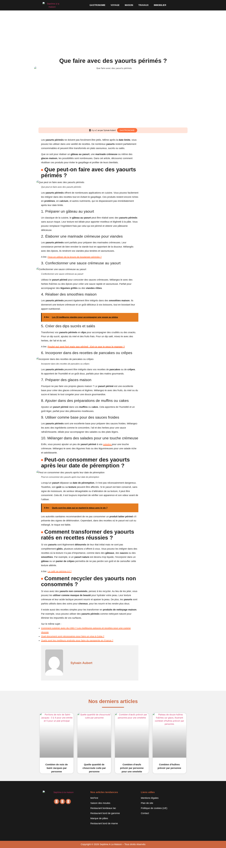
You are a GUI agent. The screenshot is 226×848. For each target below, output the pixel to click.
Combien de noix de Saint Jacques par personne (56, 768)
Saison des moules (100, 803)
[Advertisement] (113, 30)
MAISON (129, 5)
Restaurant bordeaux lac (103, 808)
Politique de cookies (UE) (154, 808)
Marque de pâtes (99, 818)
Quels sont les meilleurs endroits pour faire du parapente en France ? (77, 640)
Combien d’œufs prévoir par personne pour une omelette (132, 768)
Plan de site (147, 803)
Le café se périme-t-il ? (60, 571)
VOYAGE (115, 5)
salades (107, 444)
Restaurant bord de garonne (105, 813)
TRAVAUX (143, 5)
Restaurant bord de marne (104, 823)
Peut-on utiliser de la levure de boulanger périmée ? (75, 257)
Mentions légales (150, 798)
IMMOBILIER (160, 5)
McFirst (94, 798)
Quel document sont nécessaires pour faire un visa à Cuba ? (72, 636)
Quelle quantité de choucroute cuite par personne (94, 768)
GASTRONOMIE (97, 5)
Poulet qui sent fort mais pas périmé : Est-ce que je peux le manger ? (86, 346)
